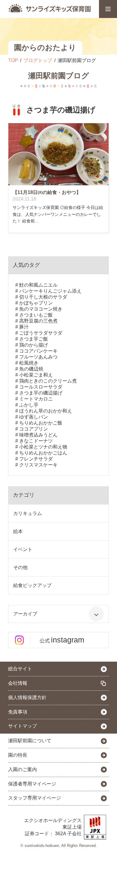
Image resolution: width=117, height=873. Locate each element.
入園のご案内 (22, 769)
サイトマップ (22, 725)
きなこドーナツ (36, 440)
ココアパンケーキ (38, 350)
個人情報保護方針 (27, 697)
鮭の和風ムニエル (38, 285)
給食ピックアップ (32, 585)
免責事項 (17, 711)
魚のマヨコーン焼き (40, 308)
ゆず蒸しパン (33, 416)
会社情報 (17, 683)
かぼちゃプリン (36, 302)
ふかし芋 (28, 404)
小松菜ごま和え (36, 374)
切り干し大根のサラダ (43, 296)
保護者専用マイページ (32, 783)
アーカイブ (25, 613)
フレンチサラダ (36, 458)
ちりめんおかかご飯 (40, 422)
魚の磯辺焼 (31, 368)
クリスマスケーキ (38, 464)
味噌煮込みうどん (38, 434)
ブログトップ (37, 60)
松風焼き (28, 362)
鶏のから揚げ (33, 344)
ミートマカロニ (36, 398)
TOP (13, 60)
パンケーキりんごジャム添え (50, 290)
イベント (22, 549)
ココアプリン (33, 428)
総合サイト (20, 668)
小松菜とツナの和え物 (43, 446)
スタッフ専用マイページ (34, 797)
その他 (20, 567)
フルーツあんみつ (38, 356)
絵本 (18, 531)
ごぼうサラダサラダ (40, 332)
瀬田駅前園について (29, 740)
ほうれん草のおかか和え (45, 410)
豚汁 (24, 326)
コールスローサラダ (40, 386)
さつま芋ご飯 (33, 338)
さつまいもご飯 (36, 314)
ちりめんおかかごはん (43, 452)
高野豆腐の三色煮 (38, 320)
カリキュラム (27, 513)
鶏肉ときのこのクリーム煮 (48, 380)
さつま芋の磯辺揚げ (40, 392)
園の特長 (17, 755)
